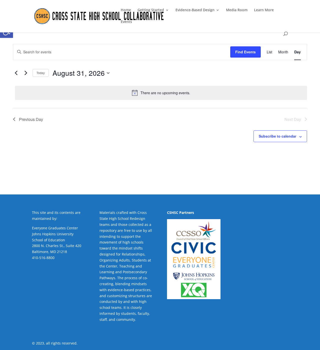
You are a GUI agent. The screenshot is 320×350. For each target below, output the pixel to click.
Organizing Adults (115, 260)
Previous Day (31, 119)
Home (126, 10)
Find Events (245, 51)
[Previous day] (16, 73)
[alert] (161, 93)
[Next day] (26, 73)
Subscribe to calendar (277, 136)
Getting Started (151, 10)
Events (126, 22)
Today (40, 73)
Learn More (264, 10)
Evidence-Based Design (195, 10)
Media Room (237, 10)
